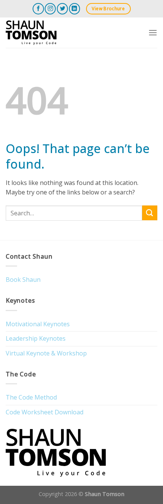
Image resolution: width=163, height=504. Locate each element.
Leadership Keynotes (36, 338)
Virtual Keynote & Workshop (46, 353)
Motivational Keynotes (38, 324)
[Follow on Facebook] (38, 8)
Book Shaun (23, 279)
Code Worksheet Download (44, 412)
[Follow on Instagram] (50, 8)
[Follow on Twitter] (62, 8)
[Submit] (149, 212)
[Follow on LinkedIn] (74, 8)
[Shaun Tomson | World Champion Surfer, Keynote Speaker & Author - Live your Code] (43, 32)
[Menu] (152, 32)
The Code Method (31, 397)
